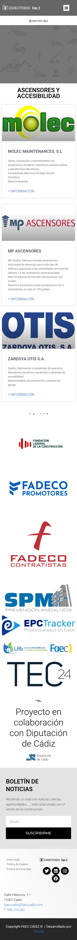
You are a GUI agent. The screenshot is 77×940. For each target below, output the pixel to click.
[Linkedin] (56, 871)
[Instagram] (65, 871)
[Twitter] (47, 871)
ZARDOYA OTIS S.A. (26, 359)
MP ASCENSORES (24, 251)
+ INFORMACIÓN (21, 191)
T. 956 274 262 (14, 910)
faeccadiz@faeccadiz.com (23, 905)
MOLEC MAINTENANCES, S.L (35, 151)
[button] (66, 8)
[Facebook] (56, 879)
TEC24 (39, 932)
